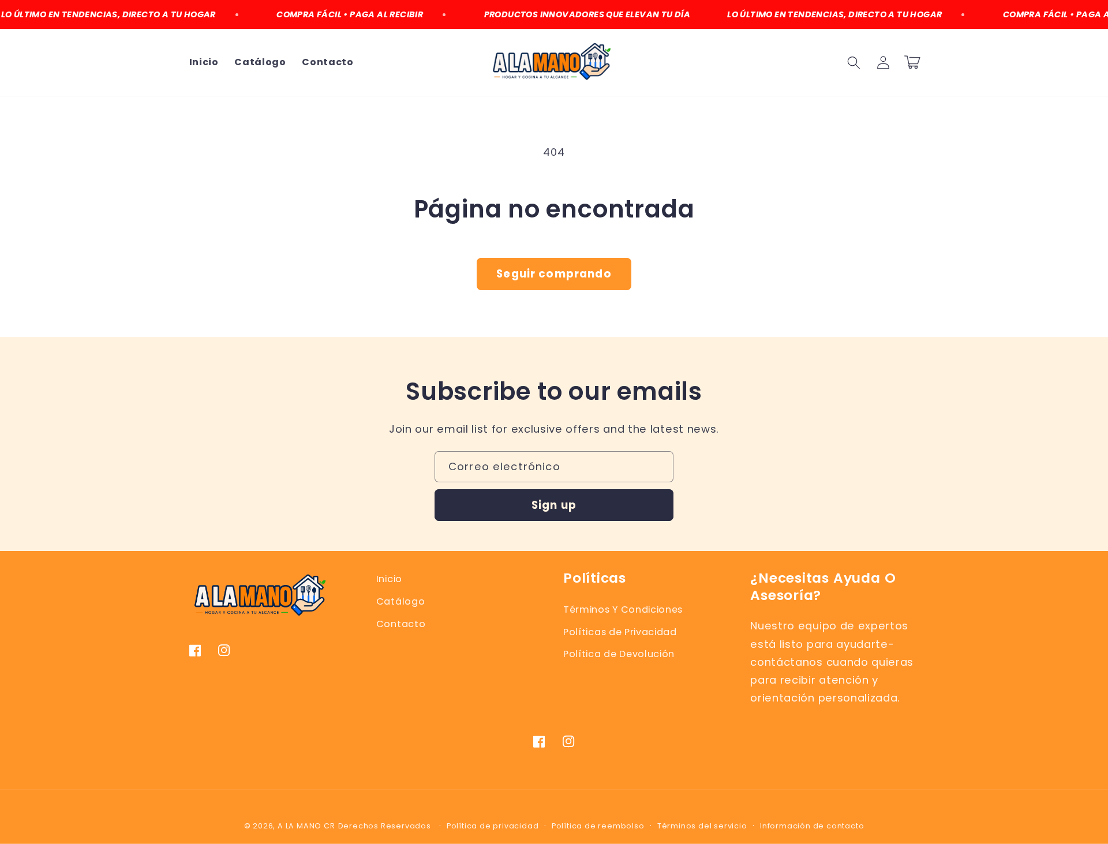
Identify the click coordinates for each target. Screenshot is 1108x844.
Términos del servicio (702, 826)
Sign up (554, 505)
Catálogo (400, 601)
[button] (854, 62)
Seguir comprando (553, 274)
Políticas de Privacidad (620, 632)
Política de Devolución (619, 654)
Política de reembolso (598, 826)
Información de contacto (812, 826)
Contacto (401, 624)
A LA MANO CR (306, 826)
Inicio (389, 579)
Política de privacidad (493, 826)
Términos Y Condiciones (623, 609)
